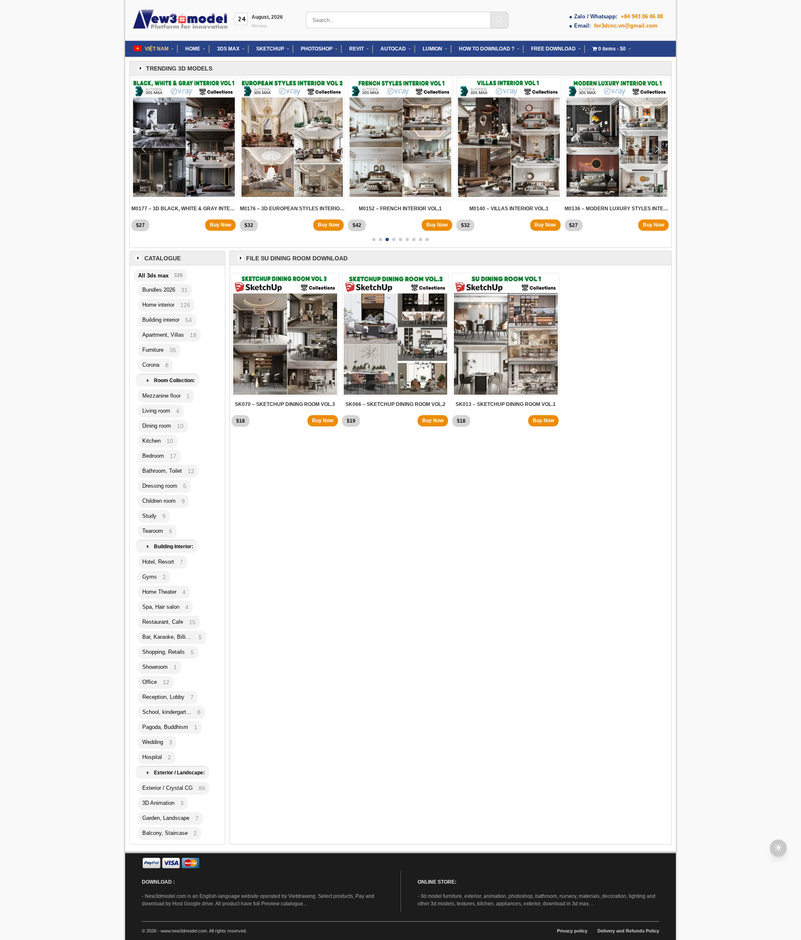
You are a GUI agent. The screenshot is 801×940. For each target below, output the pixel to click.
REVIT (356, 49)
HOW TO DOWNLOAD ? (486, 49)
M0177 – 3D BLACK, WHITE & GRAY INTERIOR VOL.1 (184, 209)
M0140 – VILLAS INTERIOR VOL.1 (509, 209)
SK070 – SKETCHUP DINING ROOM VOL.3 (285, 404)
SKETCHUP (270, 49)
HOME (192, 49)
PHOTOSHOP (316, 49)
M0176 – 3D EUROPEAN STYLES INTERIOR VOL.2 (292, 209)
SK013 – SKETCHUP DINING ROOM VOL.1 (506, 404)
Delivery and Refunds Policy (628, 930)
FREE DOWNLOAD (553, 49)
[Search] (499, 20)
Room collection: (174, 380)
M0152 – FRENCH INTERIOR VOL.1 (400, 209)
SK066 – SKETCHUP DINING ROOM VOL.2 (395, 404)
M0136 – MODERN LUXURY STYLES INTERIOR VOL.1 (617, 209)
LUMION (432, 49)
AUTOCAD (393, 49)
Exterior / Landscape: (179, 773)
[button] (373, 239)
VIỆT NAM (157, 49)
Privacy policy (572, 930)
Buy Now (220, 225)
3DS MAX (228, 49)
